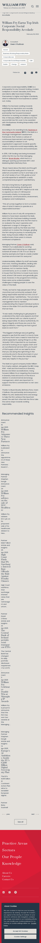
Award (5, 50)
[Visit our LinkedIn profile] (5, 892)
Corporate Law (8, 57)
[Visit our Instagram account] (11, 892)
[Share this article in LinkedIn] (32, 72)
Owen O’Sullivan (23, 244)
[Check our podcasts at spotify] (15, 892)
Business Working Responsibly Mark (16, 53)
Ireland (23, 64)
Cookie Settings (20, 937)
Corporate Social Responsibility (14, 61)
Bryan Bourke (14, 158)
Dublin (5, 64)
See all (20, 822)
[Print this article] (36, 72)
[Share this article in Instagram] (25, 72)
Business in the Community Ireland (19, 131)
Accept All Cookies (20, 931)
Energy (14, 64)
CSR (31, 61)
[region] (20, 923)
